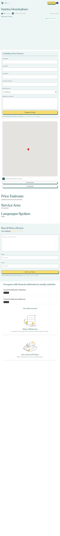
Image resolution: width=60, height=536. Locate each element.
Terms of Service (33, 116)
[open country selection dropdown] (57, 3)
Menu (6, 3)
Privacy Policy (25, 116)
